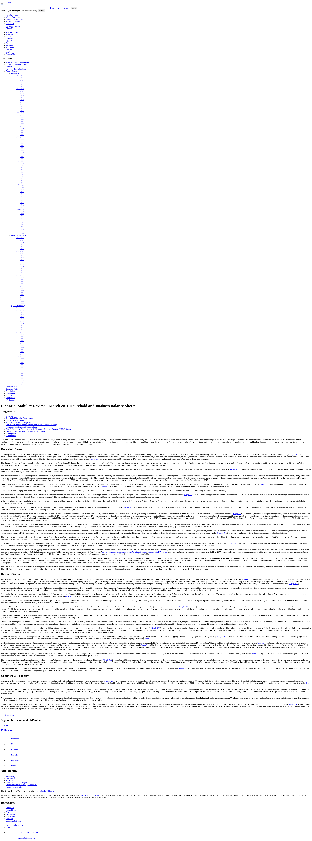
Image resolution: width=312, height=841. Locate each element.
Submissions (10, 391)
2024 (22, 80)
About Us (9, 28)
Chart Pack (10, 41)
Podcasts (9, 395)
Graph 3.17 (262, 643)
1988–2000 (20, 356)
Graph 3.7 (128, 507)
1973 (22, 203)
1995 (22, 150)
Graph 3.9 (221, 533)
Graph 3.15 (155, 628)
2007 (22, 122)
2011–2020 (20, 89)
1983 (22, 179)
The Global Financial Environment (19, 418)
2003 (22, 130)
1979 (22, 189)
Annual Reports (12, 71)
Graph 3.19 (107, 660)
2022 (22, 84)
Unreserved (10, 778)
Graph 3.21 (108, 681)
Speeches (9, 34)
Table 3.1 (68, 596)
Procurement (11, 816)
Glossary (9, 819)
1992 (22, 157)
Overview (10, 416)
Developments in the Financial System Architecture (25, 431)
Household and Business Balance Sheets (21, 427)
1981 (22, 183)
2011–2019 (20, 310)
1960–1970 (20, 209)
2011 (22, 111)
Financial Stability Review (16, 65)
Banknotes (10, 24)
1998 (22, 143)
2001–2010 (20, 113)
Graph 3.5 (106, 486)
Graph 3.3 (234, 469)
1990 (22, 163)
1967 (22, 218)
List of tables (11, 436)
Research (9, 43)
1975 (22, 198)
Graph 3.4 (264, 484)
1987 (22, 170)
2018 (22, 95)
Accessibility (11, 814)
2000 (22, 139)
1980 (22, 187)
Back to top (9, 715)
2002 (22, 132)
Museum (9, 780)
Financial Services (13, 26)
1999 (22, 141)
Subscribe (5, 725)
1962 (22, 229)
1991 (22, 159)
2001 (22, 135)
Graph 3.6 (188, 495)
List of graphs (11, 433)
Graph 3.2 (94, 459)
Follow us (7, 730)
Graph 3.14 (183, 607)
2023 (22, 82)
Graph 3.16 (148, 639)
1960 (22, 233)
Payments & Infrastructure (16, 19)
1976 (22, 196)
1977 (22, 194)
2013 (22, 106)
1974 (22, 200)
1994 (22, 152)
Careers (9, 50)
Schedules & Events (13, 821)
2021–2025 (20, 76)
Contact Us (10, 54)
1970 (22, 211)
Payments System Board (20, 235)
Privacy (9, 812)
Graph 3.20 (183, 668)
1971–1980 (20, 185)
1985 (22, 174)
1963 (22, 227)
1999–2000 (20, 299)
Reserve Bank (16, 73)
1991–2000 (20, 137)
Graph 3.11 (270, 558)
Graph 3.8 (237, 514)
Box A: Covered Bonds (15, 420)
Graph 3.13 (293, 584)
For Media (10, 808)
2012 (22, 108)
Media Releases (12, 32)
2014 (22, 104)
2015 (22, 102)
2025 (22, 78)
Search (41, 11)
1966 (22, 220)
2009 (22, 117)
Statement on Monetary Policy (17, 62)
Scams (8, 827)
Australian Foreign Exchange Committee (21, 785)
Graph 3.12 (247, 579)
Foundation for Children (44, 791)
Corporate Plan (11, 387)
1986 (22, 172)
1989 (22, 165)
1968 (22, 216)
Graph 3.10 (232, 543)
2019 (22, 93)
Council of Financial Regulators (18, 782)
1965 (22, 222)
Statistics (9, 39)
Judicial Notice (11, 810)
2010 (22, 115)
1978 (22, 192)
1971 (22, 207)
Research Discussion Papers (16, 69)
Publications (10, 37)
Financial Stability (13, 21)
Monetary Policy (12, 15)
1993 (22, 154)
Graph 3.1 (293, 454)
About (18, 308)
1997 (22, 146)
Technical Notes (12, 389)
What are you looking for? (11, 10)
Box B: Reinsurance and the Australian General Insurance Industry (31, 425)
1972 (22, 205)
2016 (22, 100)
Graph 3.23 (292, 704)
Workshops (10, 400)
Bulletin (9, 67)
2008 (22, 119)
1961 (22, 231)
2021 (22, 86)
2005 (22, 126)
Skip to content (7, 2)
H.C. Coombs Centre (14, 787)
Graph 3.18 (145, 645)
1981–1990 (20, 161)
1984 (22, 176)
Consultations (11, 393)
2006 (22, 124)
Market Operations (13, 17)
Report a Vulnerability (14, 825)
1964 (22, 225)
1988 (22, 168)
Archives (9, 45)
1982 (22, 181)
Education (10, 48)
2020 (22, 91)
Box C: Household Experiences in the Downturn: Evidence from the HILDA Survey (38, 429)
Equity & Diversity (18, 306)
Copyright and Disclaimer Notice (91, 795)
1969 (22, 214)
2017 (22, 97)
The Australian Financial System (18, 422)
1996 (22, 148)
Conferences (10, 398)
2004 (22, 128)
